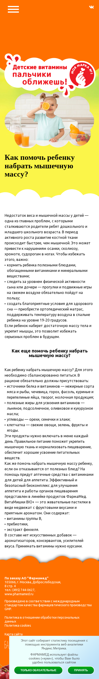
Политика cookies (18, 625)
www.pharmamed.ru (19, 594)
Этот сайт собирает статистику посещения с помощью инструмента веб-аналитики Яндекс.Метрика (54, 644)
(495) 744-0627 (23, 590)
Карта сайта (14, 634)
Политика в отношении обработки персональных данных (42, 619)
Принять (81, 670)
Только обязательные (38, 670)
